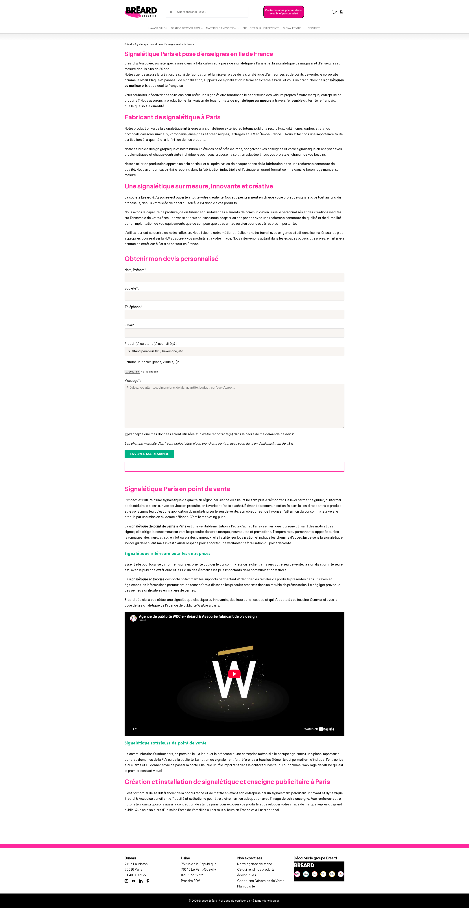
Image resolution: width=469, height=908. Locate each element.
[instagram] (126, 881)
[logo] (141, 8)
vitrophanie (178, 134)
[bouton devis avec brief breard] (284, 6)
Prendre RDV (190, 881)
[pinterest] (148, 881)
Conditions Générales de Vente (260, 881)
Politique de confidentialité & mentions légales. (249, 901)
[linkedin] (141, 881)
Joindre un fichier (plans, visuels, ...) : (152, 362)
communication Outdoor (147, 754)
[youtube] (133, 881)
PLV (183, 570)
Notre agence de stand (254, 864)
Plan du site (246, 886)
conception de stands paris (198, 804)
